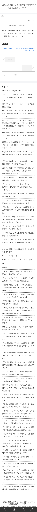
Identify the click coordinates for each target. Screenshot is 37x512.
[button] (33, 343)
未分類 (5, 44)
